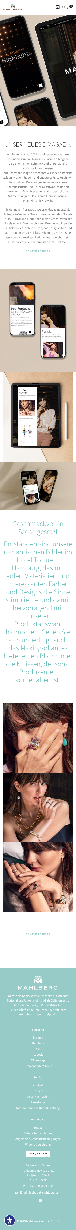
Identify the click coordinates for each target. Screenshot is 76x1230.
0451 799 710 (45, 1186)
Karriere (38, 1091)
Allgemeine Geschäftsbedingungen (38, 1139)
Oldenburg (38, 1060)
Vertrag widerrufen (38, 1153)
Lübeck (38, 1054)
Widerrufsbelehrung (38, 1144)
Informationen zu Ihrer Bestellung (38, 1108)
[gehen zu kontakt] (57, 7)
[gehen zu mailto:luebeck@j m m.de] (40, 1200)
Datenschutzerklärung (38, 1133)
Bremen (38, 1037)
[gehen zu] (63, 7)
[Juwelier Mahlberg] (12, 8)
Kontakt (38, 1085)
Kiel (38, 1049)
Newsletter (38, 1102)
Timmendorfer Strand (38, 1066)
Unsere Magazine (38, 1097)
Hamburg (38, 1043)
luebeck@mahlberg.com (45, 1192)
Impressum (38, 1127)
